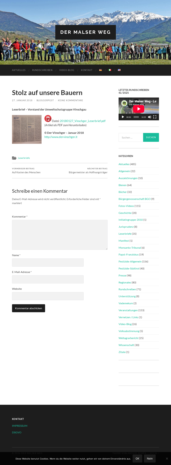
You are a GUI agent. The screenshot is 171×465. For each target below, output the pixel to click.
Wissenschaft (126, 345)
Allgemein (124, 171)
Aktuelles (19, 70)
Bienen (123, 185)
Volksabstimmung (129, 331)
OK (137, 458)
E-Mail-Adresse (22, 271)
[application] (139, 109)
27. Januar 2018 (22, 100)
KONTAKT (87, 70)
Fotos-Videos (126, 205)
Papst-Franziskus (129, 254)
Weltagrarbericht (128, 338)
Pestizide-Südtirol (129, 268)
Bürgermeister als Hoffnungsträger (88, 170)
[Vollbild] (154, 117)
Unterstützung (127, 296)
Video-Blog (66, 70)
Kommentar (19, 216)
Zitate (122, 351)
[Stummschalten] (149, 117)
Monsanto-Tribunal (130, 247)
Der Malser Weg (85, 32)
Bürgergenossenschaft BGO (135, 198)
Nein (150, 458)
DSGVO (16, 432)
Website (17, 288)
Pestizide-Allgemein (130, 261)
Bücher (123, 191)
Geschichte (125, 212)
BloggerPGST (45, 100)
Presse (122, 275)
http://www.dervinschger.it (60, 137)
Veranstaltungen (128, 310)
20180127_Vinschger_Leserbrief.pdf (83, 121)
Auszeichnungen (128, 178)
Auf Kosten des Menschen (26, 170)
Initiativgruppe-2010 (131, 219)
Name (16, 255)
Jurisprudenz (126, 226)
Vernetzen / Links (128, 317)
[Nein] (166, 458)
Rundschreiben (42, 70)
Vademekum (126, 303)
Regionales (125, 282)
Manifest (124, 240)
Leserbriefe (24, 158)
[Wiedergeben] (123, 117)
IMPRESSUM (19, 425)
